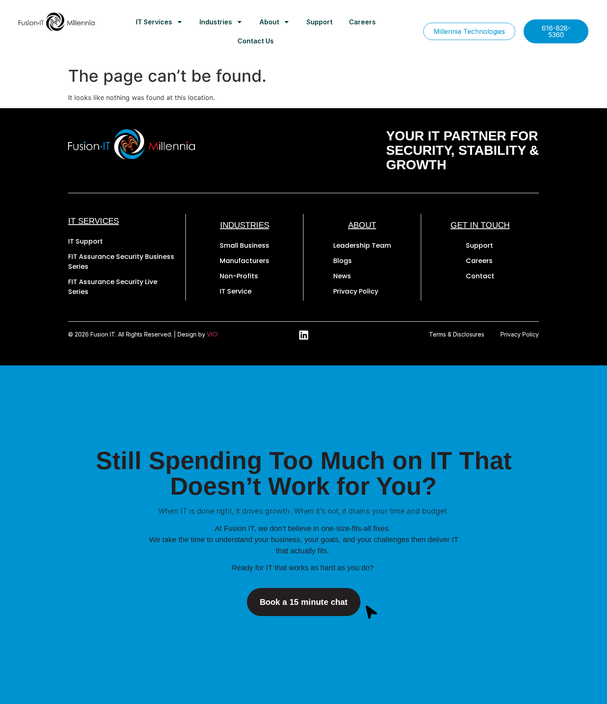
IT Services (154, 22)
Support (319, 22)
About (269, 22)
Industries (215, 22)
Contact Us (255, 41)
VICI (212, 334)
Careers (362, 22)
